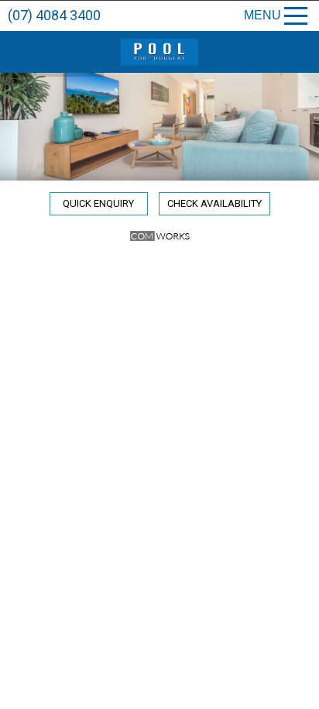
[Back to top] (294, 692)
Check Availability (214, 203)
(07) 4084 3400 (54, 15)
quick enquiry (98, 203)
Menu (262, 15)
